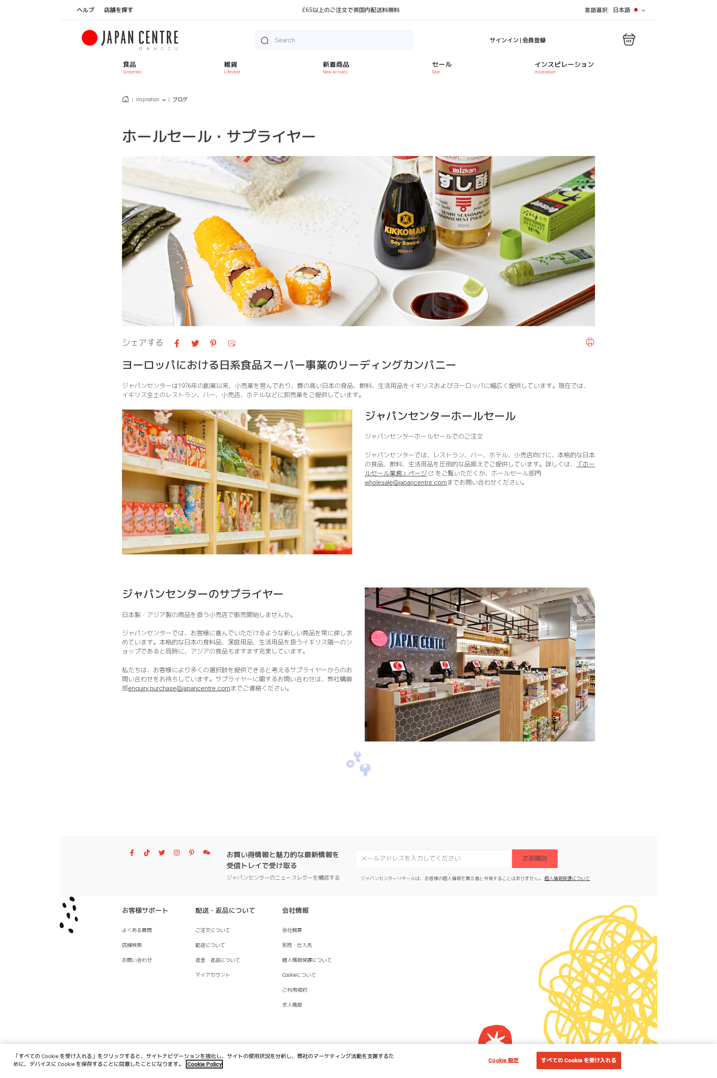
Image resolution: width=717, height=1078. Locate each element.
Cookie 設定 (503, 1060)
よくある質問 (137, 930)
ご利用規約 (294, 990)
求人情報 (292, 1005)
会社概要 (292, 930)
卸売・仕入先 (297, 945)
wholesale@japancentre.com (406, 482)
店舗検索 (132, 945)
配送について (210, 945)
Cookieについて (299, 975)
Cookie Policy (204, 1064)
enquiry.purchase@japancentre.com (179, 688)
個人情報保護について (567, 878)
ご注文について (212, 930)
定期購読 (534, 858)
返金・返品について (217, 960)
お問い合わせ (137, 960)
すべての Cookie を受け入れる (578, 1060)
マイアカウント (212, 975)
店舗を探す (118, 10)
